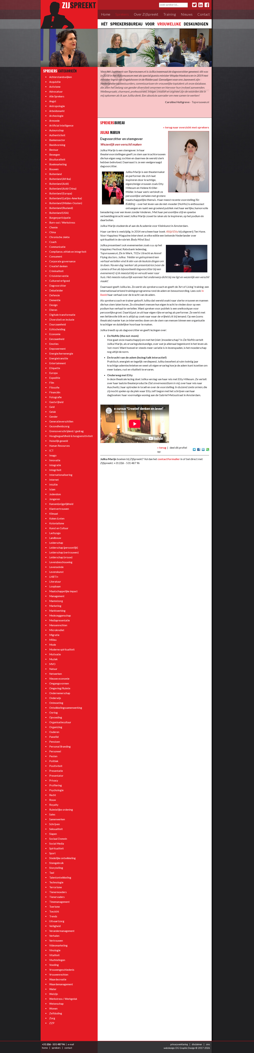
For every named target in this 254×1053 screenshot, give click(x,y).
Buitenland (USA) (59, 212)
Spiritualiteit (56, 848)
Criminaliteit (56, 271)
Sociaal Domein (58, 838)
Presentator (56, 775)
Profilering (55, 785)
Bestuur (53, 149)
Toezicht (54, 911)
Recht (52, 795)
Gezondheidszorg (59, 426)
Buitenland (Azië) (59, 183)
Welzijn (53, 993)
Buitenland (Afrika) (60, 178)
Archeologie (56, 115)
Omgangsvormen (59, 683)
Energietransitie (58, 358)
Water (53, 989)
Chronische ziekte (59, 237)
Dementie (54, 300)
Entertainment (57, 363)
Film (51, 382)
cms (208, 1044)
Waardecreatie (57, 979)
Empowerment (57, 348)
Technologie (56, 882)
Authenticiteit (57, 135)
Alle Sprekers (56, 96)
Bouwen (54, 169)
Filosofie (54, 387)
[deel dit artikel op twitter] (194, 449)
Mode (52, 644)
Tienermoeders (58, 892)
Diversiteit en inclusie (61, 319)
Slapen (53, 833)
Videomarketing (58, 945)
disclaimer (197, 1044)
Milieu (53, 639)
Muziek (53, 659)
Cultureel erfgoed (59, 280)
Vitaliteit (54, 955)
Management (56, 596)
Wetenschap (56, 1003)
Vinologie (54, 950)
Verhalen (54, 935)
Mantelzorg (56, 600)
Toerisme (54, 906)
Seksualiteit (56, 829)
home (45, 1047)
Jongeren (54, 499)
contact (68, 1047)
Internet (54, 479)
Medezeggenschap (60, 615)
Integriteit (55, 469)
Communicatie (57, 246)
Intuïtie (53, 484)
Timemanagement (59, 901)
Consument (55, 256)
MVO (52, 664)
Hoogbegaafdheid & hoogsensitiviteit (71, 436)
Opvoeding (55, 717)
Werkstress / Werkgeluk (63, 998)
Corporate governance (62, 261)
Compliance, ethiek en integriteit (67, 251)
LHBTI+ (53, 576)
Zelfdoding (55, 1013)
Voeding (54, 964)
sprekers (56, 1047)
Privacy (53, 780)
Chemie (53, 227)
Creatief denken (58, 266)
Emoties (54, 343)
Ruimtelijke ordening (61, 809)
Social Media (56, 843)
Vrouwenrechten (58, 974)
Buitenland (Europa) (60, 193)
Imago (53, 455)
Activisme (54, 86)
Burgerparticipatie (60, 217)
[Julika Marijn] (188, 161)
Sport (52, 853)
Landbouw (55, 537)
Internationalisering (60, 474)
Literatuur (55, 581)
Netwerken (55, 673)
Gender (53, 416)
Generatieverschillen (61, 421)
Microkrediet (56, 630)
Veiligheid (55, 926)
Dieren (53, 309)
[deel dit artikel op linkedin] (203, 449)
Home (105, 14)
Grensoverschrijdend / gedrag (66, 431)
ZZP (51, 1023)
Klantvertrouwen (59, 508)
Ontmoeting (56, 702)
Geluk (52, 411)
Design (53, 305)
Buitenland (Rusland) (61, 207)
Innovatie (54, 460)
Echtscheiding (57, 329)
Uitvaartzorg (56, 921)
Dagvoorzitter (57, 285)
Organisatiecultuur (60, 722)
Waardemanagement (61, 984)
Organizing (55, 727)
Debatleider (56, 290)
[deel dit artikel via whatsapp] (207, 449)
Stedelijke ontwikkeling (62, 858)
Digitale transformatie (62, 314)
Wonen (53, 1008)
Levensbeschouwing (60, 562)
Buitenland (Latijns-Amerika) (65, 198)
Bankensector (57, 140)
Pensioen (54, 741)
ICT (51, 450)
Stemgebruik (56, 862)
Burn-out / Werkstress (62, 222)
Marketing (55, 605)
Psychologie (56, 790)
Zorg (52, 1018)
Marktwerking (57, 610)
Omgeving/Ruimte (59, 688)
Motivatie (55, 654)
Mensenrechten (58, 625)
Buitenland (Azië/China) (62, 188)
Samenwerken (57, 819)
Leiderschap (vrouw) (60, 557)
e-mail (71, 1044)
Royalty (53, 804)
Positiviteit (55, 765)
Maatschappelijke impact (63, 591)
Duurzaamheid (57, 324)
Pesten (53, 756)
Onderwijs (55, 698)
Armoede (54, 120)
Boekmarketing (58, 164)
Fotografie (55, 397)
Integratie (55, 465)
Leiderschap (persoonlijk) (63, 547)
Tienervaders (57, 896)
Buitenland (55, 174)
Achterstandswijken (60, 76)
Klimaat (53, 513)
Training (169, 14)
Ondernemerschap (59, 693)
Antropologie (57, 106)
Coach (53, 241)
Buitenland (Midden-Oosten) (65, 203)
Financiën (54, 392)
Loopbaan (55, 586)
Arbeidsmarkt (57, 110)
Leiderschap (56, 542)
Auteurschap (56, 130)
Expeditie (54, 377)
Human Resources (59, 445)
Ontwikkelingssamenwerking (65, 707)
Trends (53, 916)
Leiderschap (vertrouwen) (64, 552)
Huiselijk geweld (58, 440)
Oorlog (53, 712)
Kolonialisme (56, 523)
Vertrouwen (56, 940)
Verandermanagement (61, 930)
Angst (52, 101)
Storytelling (56, 867)
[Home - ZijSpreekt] (69, 14)
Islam (52, 489)
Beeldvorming (57, 144)
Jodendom (55, 494)
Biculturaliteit (57, 159)
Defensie (54, 295)
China (52, 232)
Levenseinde (56, 567)
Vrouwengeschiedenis (61, 969)
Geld (52, 406)
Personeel (55, 751)
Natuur (53, 668)
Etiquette (54, 368)
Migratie (54, 634)
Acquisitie (55, 81)
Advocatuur (56, 91)
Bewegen (54, 154)
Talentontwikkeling (60, 877)
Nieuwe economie (59, 678)
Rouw (52, 799)
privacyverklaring (179, 1044)
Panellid (54, 736)
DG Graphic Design (185, 1048)
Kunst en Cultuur (58, 528)
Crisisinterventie (59, 275)
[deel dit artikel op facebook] (198, 449)
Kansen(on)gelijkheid (61, 503)
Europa (53, 372)
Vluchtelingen (57, 960)
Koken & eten (56, 518)
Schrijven (54, 824)
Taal (51, 872)
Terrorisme (55, 887)
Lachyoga (54, 533)
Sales (52, 814)
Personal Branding (60, 746)
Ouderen (54, 731)
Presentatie (56, 770)
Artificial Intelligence (61, 125)
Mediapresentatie (59, 620)
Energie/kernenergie (61, 353)
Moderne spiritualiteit (62, 649)
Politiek (53, 761)
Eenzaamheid (56, 338)
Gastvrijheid (56, 402)
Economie (54, 334)
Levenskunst (56, 571)
